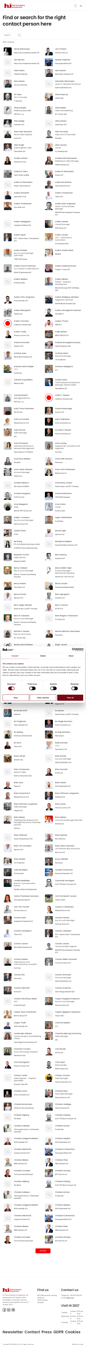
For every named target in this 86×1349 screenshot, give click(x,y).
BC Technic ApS (61, 114)
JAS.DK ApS (18, 412)
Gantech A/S (59, 534)
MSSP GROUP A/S (62, 335)
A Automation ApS (61, 243)
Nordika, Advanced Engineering (25, 889)
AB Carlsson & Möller (21, 486)
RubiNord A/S (60, 797)
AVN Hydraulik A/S (21, 1026)
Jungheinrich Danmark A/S (23, 921)
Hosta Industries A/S (62, 186)
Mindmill (58, 254)
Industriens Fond (20, 162)
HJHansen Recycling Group (24, 1108)
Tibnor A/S (59, 197)
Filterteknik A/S (19, 151)
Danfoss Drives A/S (21, 524)
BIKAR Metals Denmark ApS (65, 304)
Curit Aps (58, 452)
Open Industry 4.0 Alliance (23, 452)
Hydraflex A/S (19, 125)
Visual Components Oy (63, 1082)
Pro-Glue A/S (60, 619)
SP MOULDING (19, 283)
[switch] (32, 688)
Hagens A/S (59, 704)
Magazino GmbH (20, 561)
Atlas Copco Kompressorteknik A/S (26, 53)
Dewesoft (17, 992)
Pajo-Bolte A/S (19, 207)
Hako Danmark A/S (21, 725)
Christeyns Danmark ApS (23, 736)
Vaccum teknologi (20, 85)
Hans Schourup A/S (62, 1108)
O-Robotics (18, 101)
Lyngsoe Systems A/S (22, 1153)
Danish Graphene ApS (63, 346)
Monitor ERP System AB (22, 511)
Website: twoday (77, 1344)
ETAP (16, 534)
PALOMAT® (59, 314)
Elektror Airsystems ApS (23, 776)
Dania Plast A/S (61, 125)
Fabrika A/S (18, 314)
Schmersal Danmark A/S (64, 873)
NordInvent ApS (19, 1055)
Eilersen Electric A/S (62, 1097)
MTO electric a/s (61, 1174)
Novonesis (59, 462)
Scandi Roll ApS (19, 1005)
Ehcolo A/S (59, 175)
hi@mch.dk (70, 1298)
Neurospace (59, 736)
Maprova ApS (19, 383)
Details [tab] (43, 656)
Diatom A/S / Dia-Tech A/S (64, 577)
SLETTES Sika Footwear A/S (65, 884)
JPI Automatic (19, 873)
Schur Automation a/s (63, 423)
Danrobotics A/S (61, 749)
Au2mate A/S (60, 558)
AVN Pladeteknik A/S (63, 786)
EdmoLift (17, 786)
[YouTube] (13, 1311)
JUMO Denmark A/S (62, 165)
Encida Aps (18, 373)
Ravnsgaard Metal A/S (63, 63)
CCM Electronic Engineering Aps (26, 548)
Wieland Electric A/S (21, 423)
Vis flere (43, 1251)
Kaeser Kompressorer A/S (23, 839)
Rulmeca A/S (18, 346)
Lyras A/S (17, 138)
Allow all (70, 698)
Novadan (58, 138)
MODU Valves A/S (61, 1069)
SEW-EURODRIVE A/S (63, 88)
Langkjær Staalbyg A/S (22, 225)
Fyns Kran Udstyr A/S (63, 963)
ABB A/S (58, 325)
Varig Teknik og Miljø (21, 175)
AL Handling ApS (61, 151)
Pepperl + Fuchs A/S (62, 269)
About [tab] (71, 656)
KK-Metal (17, 1119)
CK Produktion (60, 360)
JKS (15, 436)
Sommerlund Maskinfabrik (64, 587)
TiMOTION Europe (20, 259)
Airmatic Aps (18, 760)
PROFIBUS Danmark (62, 497)
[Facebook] (4, 1311)
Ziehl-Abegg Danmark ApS (64, 992)
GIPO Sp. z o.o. (19, 114)
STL (56, 370)
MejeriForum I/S (61, 473)
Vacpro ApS (59, 1016)
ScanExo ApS (60, 511)
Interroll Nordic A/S (21, 301)
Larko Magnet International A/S (25, 1042)
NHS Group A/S (60, 228)
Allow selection (43, 698)
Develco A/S (59, 412)
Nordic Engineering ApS (22, 272)
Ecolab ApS (59, 1129)
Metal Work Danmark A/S (64, 74)
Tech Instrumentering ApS (23, 1174)
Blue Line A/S (60, 852)
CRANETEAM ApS (20, 74)
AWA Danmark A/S (20, 1164)
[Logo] (14, 6)
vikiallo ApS (59, 98)
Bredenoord (59, 824)
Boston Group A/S (20, 1016)
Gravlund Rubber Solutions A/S (66, 545)
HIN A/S (17, 828)
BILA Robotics (60, 839)
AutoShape (59, 521)
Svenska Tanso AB (20, 1084)
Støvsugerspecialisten (22, 900)
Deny (16, 698)
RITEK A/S (59, 609)
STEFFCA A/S (19, 497)
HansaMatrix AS (61, 388)
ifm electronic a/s (61, 53)
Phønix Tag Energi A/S (22, 186)
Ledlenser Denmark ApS (22, 325)
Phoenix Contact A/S (21, 335)
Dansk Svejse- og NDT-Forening (66, 486)
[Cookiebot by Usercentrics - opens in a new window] (73, 649)
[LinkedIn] (8, 1311)
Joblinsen (17, 714)
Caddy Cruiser (60, 900)
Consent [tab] (15, 656)
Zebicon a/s (18, 476)
